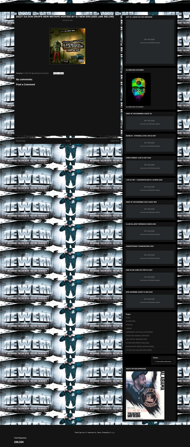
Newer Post (20, 141)
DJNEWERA (27, 8)
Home (68, 141)
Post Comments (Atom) (71, 146)
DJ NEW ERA (130, 321)
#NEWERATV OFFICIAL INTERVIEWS (139, 332)
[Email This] (54, 73)
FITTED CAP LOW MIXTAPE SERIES (139, 350)
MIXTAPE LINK (68, 20)
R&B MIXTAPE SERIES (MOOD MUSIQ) (140, 346)
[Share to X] (58, 73)
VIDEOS (129, 328)
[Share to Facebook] (60, 73)
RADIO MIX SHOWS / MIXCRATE (137, 336)
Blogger (112, 432)
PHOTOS (129, 325)
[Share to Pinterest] (63, 73)
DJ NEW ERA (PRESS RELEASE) (137, 343)
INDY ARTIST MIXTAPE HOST (136, 339)
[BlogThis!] (56, 73)
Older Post (115, 141)
